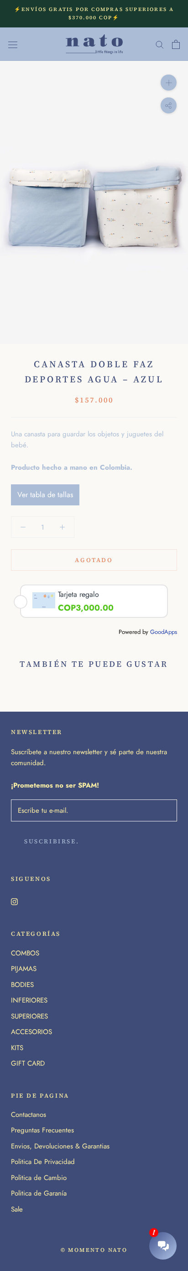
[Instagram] (14, 901)
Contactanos (28, 1115)
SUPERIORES (29, 1016)
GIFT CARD (28, 1063)
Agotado (94, 560)
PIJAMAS (24, 969)
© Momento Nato (94, 1250)
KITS (17, 1048)
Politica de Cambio (39, 1178)
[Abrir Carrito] (176, 44)
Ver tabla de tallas (45, 494)
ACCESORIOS (31, 1032)
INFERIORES (29, 1000)
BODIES (22, 985)
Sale (17, 1209)
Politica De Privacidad (43, 1162)
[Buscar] (160, 44)
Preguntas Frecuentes (42, 1130)
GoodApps (163, 631)
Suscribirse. (51, 841)
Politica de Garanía (39, 1193)
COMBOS (25, 953)
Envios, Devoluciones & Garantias (60, 1146)
